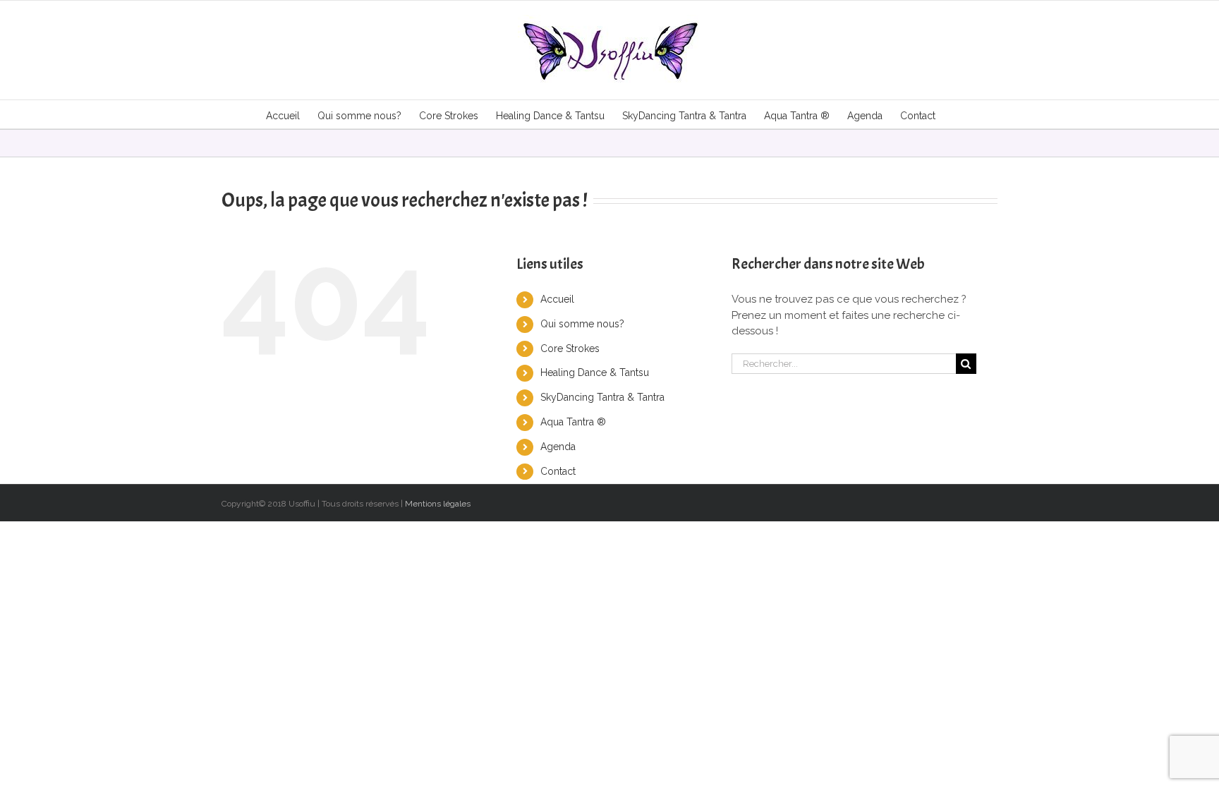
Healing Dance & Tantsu (594, 372)
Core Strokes (570, 348)
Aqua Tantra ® (573, 422)
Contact (558, 471)
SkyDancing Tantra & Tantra (602, 397)
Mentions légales (438, 504)
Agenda (558, 446)
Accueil (557, 299)
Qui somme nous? (582, 323)
